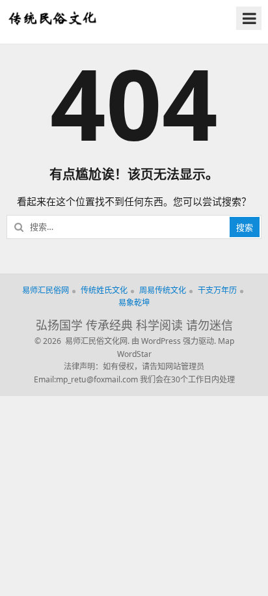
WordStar (134, 354)
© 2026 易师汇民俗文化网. (81, 341)
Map (226, 341)
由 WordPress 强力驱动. (173, 341)
